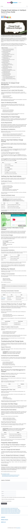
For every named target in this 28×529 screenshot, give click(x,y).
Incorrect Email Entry (5, 65)
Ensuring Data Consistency (6, 61)
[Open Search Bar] (27, 6)
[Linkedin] (6, 17)
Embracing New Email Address (7, 73)
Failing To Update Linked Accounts (7, 66)
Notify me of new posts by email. (6, 501)
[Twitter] (3, 17)
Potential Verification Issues (6, 58)
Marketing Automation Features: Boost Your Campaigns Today (10, 509)
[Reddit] (4, 17)
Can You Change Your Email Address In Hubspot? (9, 76)
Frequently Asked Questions (6, 75)
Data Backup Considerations (6, 53)
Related (4, 80)
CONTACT (3, 517)
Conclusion (3, 79)
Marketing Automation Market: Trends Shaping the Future (9, 508)
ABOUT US (3, 522)
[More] (10, 17)
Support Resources (5, 68)
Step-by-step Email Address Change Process (8, 54)
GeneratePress (18, 527)
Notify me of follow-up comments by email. (8, 499)
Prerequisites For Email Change (6, 51)
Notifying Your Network (5, 62)
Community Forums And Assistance (7, 69)
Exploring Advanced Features (7, 74)
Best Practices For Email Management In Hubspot (8, 70)
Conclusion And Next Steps (6, 72)
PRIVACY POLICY (4, 519)
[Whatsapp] (9, 17)
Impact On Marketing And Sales (7, 50)
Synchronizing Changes (6, 60)
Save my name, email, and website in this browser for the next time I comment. (13, 497)
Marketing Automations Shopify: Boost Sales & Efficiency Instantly (10, 510)
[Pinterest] (7, 17)
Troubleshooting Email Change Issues (7, 67)
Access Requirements (5, 52)
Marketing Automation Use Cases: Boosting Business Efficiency (10, 513)
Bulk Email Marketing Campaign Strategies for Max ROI (10, 476)
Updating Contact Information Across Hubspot (8, 59)
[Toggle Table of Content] (15, 48)
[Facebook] (1, 17)
